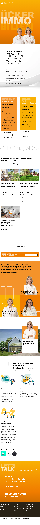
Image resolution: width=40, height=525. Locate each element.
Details (3, 201)
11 (12, 243)
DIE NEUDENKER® (34, 521)
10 (11, 243)
